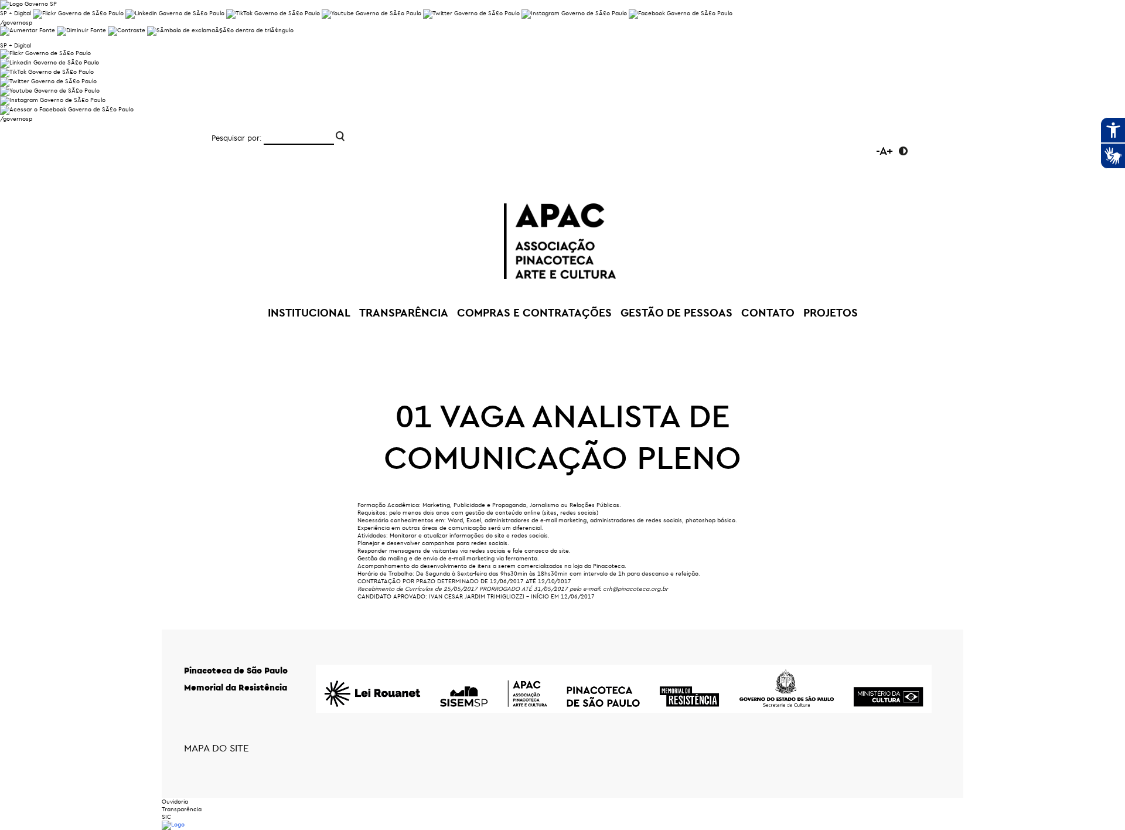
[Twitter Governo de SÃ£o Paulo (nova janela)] (471, 13)
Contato (768, 312)
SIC (166, 817)
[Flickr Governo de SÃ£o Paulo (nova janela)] (78, 13)
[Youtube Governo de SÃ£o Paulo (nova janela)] (371, 13)
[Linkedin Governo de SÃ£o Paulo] (49, 62)
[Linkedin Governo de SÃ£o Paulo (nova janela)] (174, 13)
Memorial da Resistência (235, 687)
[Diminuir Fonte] (81, 30)
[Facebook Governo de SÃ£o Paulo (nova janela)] (680, 13)
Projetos (830, 312)
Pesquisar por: (237, 137)
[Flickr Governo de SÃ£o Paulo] (45, 53)
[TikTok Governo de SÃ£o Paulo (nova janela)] (273, 13)
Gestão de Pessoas (676, 312)
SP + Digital (15, 13)
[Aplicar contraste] (126, 30)
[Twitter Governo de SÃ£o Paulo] (48, 81)
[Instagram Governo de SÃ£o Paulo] (574, 13)
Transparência (182, 809)
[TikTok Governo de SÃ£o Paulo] (47, 72)
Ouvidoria (175, 801)
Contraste (903, 151)
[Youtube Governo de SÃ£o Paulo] (50, 90)
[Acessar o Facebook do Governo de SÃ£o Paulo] (67, 109)
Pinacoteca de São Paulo (236, 670)
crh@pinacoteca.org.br (635, 589)
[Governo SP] (28, 4)
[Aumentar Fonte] (27, 30)
